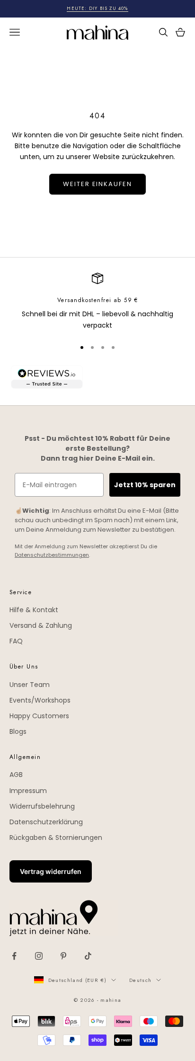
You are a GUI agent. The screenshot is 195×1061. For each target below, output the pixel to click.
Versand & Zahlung (40, 625)
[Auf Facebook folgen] (14, 956)
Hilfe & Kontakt (33, 610)
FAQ (16, 641)
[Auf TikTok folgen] (88, 956)
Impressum (28, 790)
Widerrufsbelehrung (42, 806)
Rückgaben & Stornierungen (55, 837)
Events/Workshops (40, 700)
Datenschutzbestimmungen (52, 555)
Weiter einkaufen (97, 183)
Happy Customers (39, 716)
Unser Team (29, 684)
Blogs (18, 731)
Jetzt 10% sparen (145, 485)
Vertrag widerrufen (50, 871)
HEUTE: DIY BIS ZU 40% (97, 8)
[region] (97, 302)
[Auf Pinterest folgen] (63, 956)
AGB (16, 774)
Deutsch (140, 980)
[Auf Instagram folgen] (39, 956)
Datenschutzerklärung (46, 822)
